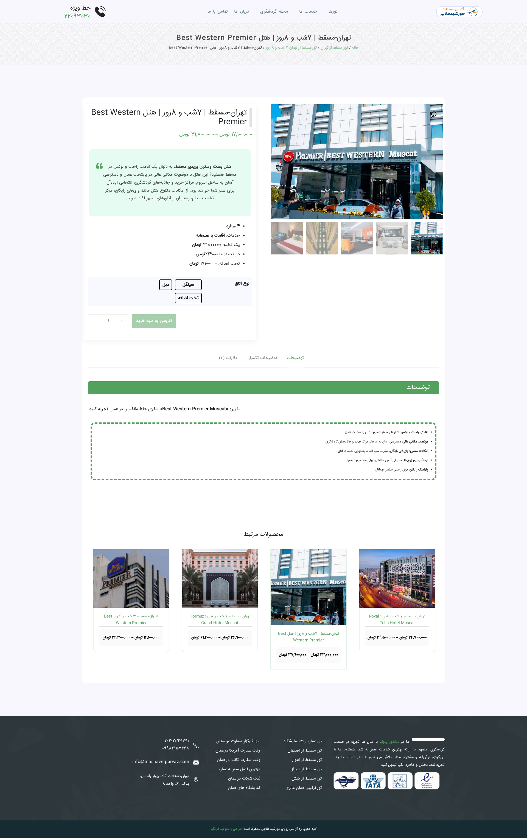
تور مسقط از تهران (334, 48)
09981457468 (175, 748)
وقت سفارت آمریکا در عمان (237, 751)
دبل (165, 284)
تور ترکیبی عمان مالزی (303, 788)
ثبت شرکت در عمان (244, 779)
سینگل (188, 284)
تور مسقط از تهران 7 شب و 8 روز (291, 48)
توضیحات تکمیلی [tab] (261, 358)
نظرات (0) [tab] (228, 358)
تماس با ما (218, 11)
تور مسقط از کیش (306, 779)
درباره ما (241, 11)
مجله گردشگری (274, 11)
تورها (333, 11)
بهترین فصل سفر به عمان (239, 769)
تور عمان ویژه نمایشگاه (303, 741)
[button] (434, 114)
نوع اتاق (242, 283)
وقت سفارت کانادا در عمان (238, 760)
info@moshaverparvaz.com (160, 762)
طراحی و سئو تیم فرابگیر (226, 829)
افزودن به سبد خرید (154, 321)
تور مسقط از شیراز (307, 769)
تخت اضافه (188, 298)
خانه (355, 48)
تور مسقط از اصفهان (305, 751)
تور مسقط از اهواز (307, 760)
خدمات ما (308, 11)
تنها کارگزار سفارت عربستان (238, 741)
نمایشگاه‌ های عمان (244, 788)
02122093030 (176, 741)
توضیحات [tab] (295, 358)
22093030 (77, 16)
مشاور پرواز (390, 742)
